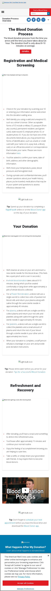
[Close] (48, 555)
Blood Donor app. (31, 526)
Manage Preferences (25, 588)
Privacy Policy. (24, 576)
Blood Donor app (38, 209)
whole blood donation (17, 280)
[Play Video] (25, 490)
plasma (13, 310)
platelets (13, 324)
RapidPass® (11, 209)
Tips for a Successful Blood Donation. (30, 372)
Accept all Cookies (25, 583)
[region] (25, 572)
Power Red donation (20, 294)
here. (19, 153)
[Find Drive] (48, 13)
